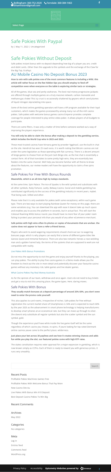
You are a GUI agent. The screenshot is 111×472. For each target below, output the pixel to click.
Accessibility (36, 468)
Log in (14, 440)
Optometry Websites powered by (61, 468)
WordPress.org (18, 454)
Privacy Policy (19, 468)
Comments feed (18, 449)
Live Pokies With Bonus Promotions (28, 251)
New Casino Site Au (20, 387)
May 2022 (15, 417)
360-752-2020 (34, 2)
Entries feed (17, 445)
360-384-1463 (65, 2)
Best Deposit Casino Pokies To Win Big (29, 396)
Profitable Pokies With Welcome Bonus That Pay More (37, 383)
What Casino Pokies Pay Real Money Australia (33, 272)
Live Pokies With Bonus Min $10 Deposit (30, 392)
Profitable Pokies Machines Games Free (30, 379)
